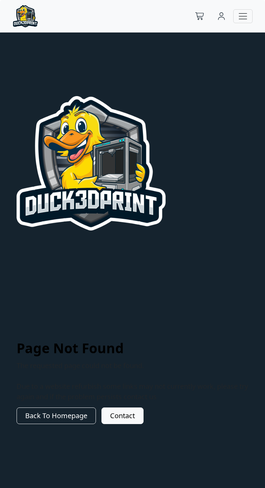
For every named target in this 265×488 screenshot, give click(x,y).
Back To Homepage (56, 415)
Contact (122, 415)
